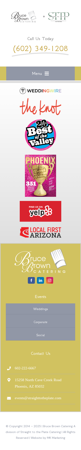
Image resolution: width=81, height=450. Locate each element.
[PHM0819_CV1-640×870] (40, 156)
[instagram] (49, 280)
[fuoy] (40, 203)
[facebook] (31, 280)
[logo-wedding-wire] (40, 90)
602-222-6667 (25, 368)
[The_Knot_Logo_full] (40, 100)
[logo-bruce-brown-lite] (40, 251)
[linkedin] (40, 280)
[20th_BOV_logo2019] (40, 121)
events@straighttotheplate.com (38, 398)
